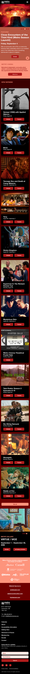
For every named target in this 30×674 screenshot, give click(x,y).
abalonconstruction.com (15, 593)
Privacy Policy (4, 668)
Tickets (20, 119)
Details (15, 56)
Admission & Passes (7, 632)
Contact (3, 640)
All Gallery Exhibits (20, 549)
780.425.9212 (8, 614)
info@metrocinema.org (11, 616)
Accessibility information (9, 627)
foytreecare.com (15, 597)
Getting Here (5, 629)
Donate (3, 637)
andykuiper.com (15, 590)
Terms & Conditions (13, 668)
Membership (5, 635)
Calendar (4, 622)
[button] (27, 2)
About (3, 624)
